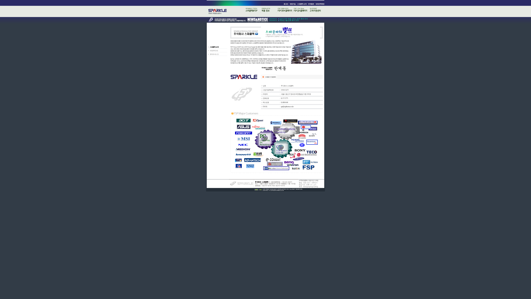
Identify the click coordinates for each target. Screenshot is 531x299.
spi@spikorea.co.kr (287, 107)
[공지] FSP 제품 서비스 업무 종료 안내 (294, 19)
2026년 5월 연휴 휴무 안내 (289, 20)
